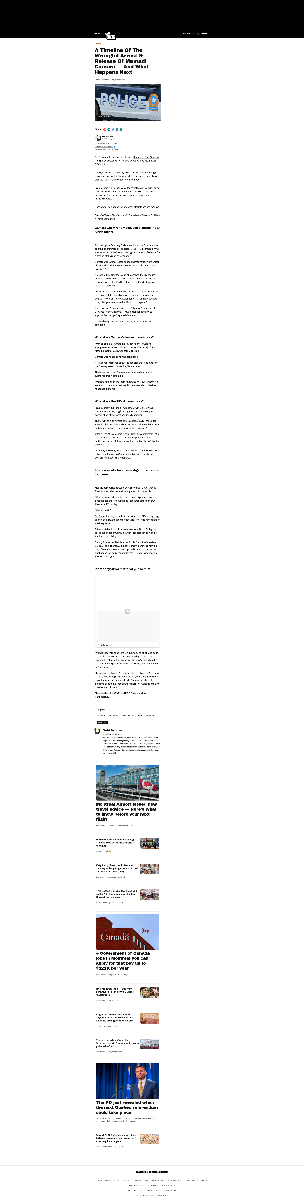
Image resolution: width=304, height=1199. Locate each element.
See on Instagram (104, 645)
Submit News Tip (157, 1180)
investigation (127, 715)
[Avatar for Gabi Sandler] (97, 731)
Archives (108, 1180)
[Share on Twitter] (113, 129)
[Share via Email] (117, 129)
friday (139, 715)
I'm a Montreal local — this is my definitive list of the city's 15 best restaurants (115, 991)
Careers (117, 1180)
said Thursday (109, 504)
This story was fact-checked (105, 147)
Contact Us (127, 1180)
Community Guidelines (174, 1180)
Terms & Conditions (168, 1185)
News (97, 43)
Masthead (205, 1180)
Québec (149, 1190)
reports (107, 198)
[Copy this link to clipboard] (121, 129)
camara (101, 715)
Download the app (141, 1180)
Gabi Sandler (108, 136)
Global (157, 1190)
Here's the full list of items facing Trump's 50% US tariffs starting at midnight (115, 842)
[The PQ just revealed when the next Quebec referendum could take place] (127, 1081)
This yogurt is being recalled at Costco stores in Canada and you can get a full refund (118, 1043)
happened (113, 715)
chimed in (137, 529)
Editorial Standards (191, 1180)
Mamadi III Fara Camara (146, 157)
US (142, 1190)
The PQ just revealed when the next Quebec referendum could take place (127, 1107)
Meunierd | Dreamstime (103, 116)
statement (104, 408)
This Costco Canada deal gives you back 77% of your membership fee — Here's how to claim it (117, 894)
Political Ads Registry (137, 1185)
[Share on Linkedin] (108, 129)
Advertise (98, 1180)
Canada (135, 1190)
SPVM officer (102, 164)
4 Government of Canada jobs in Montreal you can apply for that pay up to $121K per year (123, 960)
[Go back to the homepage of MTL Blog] (110, 34)
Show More (102, 723)
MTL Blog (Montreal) (170, 1190)
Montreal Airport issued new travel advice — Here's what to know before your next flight (126, 811)
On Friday (100, 516)
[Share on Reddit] (104, 129)
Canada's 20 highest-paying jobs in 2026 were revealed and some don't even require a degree (116, 1138)
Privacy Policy (153, 1185)
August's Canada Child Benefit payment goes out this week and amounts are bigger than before (114, 1017)
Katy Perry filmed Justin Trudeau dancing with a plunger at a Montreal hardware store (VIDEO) (117, 868)
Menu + (97, 34)
